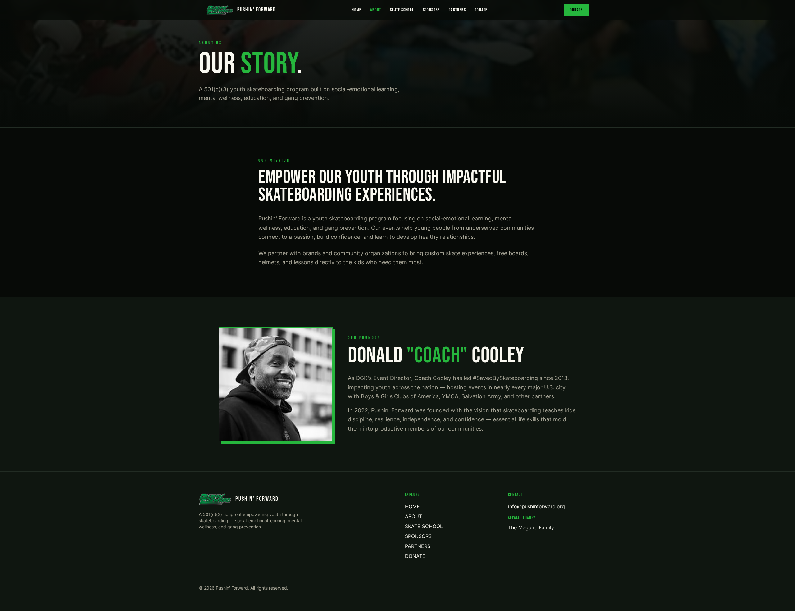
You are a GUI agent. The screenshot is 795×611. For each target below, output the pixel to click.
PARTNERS (457, 9)
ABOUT (375, 9)
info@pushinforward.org (536, 506)
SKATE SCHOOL (402, 9)
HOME (356, 9)
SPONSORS (431, 9)
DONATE (481, 9)
